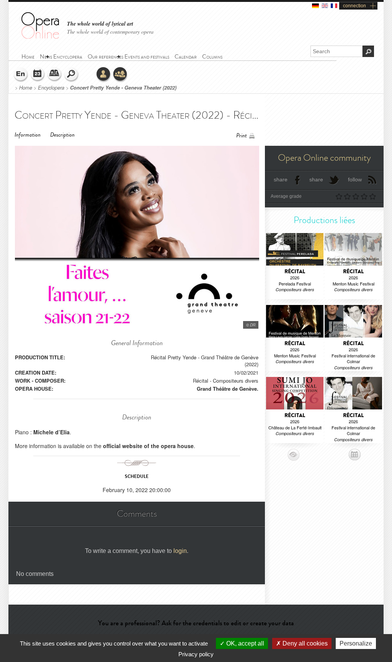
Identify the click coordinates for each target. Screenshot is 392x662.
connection (354, 5)
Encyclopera (51, 87)
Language (21, 74)
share (280, 179)
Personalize (356, 643)
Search (71, 74)
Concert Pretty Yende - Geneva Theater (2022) (123, 87)
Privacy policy (196, 654)
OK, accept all (244, 643)
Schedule (38, 74)
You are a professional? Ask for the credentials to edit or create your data (196, 623)
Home (25, 87)
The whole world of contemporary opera (110, 31)
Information (28, 135)
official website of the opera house (148, 446)
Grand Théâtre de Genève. (227, 388)
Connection (103, 74)
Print (241, 136)
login (180, 551)
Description (62, 135)
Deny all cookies (304, 643)
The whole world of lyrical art (100, 24)
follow (355, 179)
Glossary (54, 74)
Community (120, 74)
